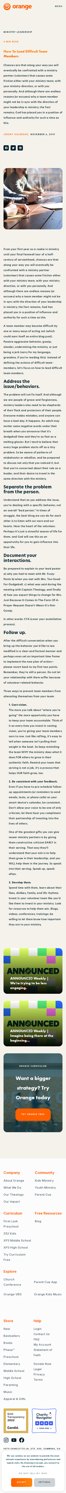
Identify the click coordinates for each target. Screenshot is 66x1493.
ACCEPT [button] (21, 1482)
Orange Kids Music (48, 1294)
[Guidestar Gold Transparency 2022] (16, 1421)
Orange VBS (13, 1294)
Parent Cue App (45, 1282)
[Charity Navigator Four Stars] (44, 1421)
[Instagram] (6, 1440)
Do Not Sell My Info (33, 1474)
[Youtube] (14, 1440)
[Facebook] (21, 1440)
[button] (6, 148)
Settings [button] (45, 1482)
